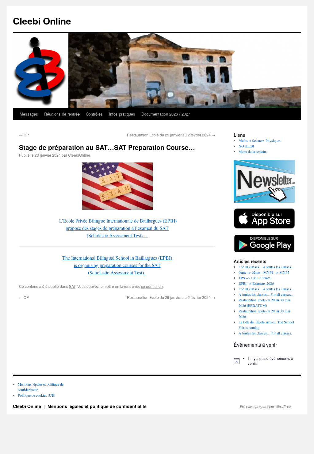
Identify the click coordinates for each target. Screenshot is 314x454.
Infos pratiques (122, 114)
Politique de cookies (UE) (36, 395)
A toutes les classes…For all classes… (267, 294)
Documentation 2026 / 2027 (165, 114)
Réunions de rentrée (62, 114)
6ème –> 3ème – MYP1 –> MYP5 (264, 272)
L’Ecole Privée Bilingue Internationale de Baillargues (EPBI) (118, 220)
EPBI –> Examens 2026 (256, 283)
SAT (72, 286)
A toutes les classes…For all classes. (265, 332)
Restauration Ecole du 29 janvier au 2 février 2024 (171, 134)
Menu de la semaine (253, 151)
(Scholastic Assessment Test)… (117, 235)
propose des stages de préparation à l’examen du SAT (117, 228)
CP (24, 134)
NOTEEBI (246, 145)
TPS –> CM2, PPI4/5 (254, 277)
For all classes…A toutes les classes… (267, 266)
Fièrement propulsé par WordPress (266, 406)
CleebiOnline (79, 155)
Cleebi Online (42, 20)
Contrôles (94, 114)
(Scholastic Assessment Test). (116, 272)
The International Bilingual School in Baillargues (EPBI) (117, 257)
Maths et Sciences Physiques (260, 140)
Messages (29, 114)
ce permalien (152, 286)
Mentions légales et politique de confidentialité (97, 406)
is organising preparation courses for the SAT (117, 265)
